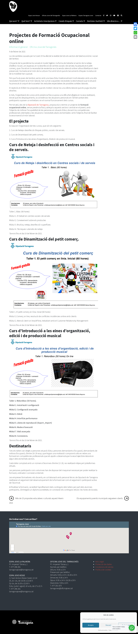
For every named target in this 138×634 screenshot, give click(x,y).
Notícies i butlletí (95, 21)
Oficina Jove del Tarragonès (51, 15)
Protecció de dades (103, 564)
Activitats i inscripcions (44, 21)
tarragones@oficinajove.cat (61, 588)
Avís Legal (99, 561)
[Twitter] (135, 28)
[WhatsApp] (135, 33)
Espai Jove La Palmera (69, 15)
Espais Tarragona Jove (86, 15)
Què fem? (25, 21)
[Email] (135, 37)
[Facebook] (135, 24)
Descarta (109, 625)
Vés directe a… (113, 21)
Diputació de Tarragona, (38, 104)
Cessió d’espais (65, 21)
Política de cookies (102, 630)
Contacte (98, 15)
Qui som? (13, 21)
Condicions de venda (104, 567)
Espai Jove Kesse (34, 15)
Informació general (18, 46)
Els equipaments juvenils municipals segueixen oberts (100, 498)
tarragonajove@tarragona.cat (21, 569)
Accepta (90, 625)
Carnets (79, 21)
